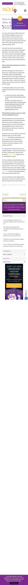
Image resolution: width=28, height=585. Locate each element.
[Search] (23, 200)
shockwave (8, 28)
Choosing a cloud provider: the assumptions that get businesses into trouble (13, 228)
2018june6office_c (7, 27)
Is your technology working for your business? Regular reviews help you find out (13, 221)
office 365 (4, 28)
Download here (14, 583)
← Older (5, 194)
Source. (4, 186)
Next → (23, 194)
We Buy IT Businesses (7, 3)
